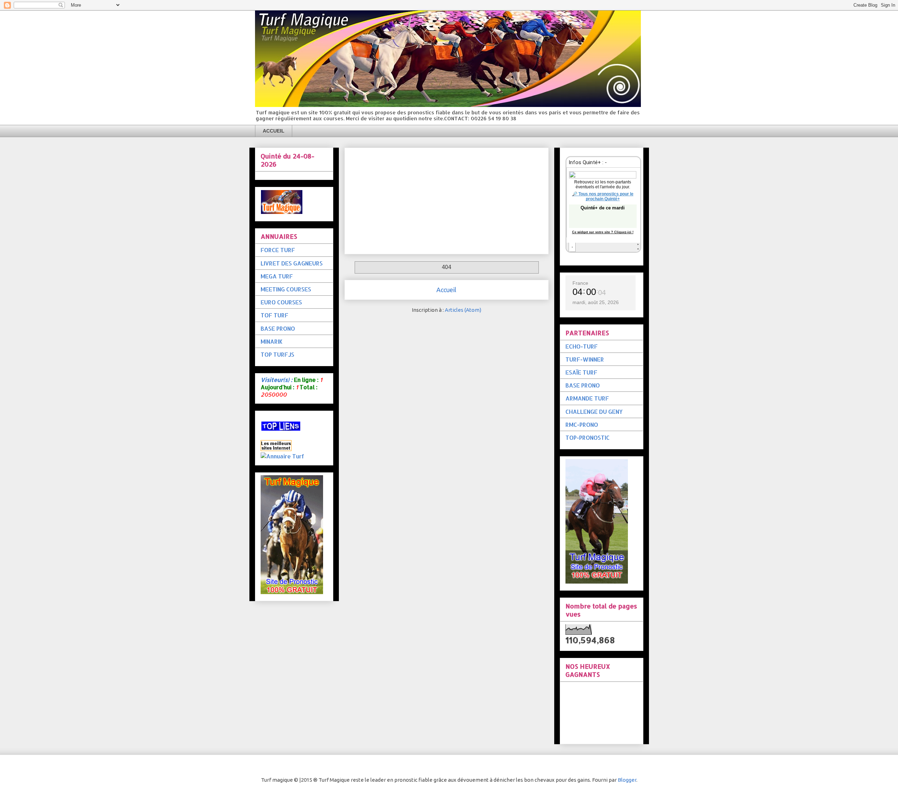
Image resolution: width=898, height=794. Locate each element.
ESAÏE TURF (581, 372)
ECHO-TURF (581, 346)
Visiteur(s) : (277, 379)
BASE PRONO (278, 328)
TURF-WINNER (584, 359)
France (580, 283)
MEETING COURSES (286, 289)
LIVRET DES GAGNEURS (292, 263)
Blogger (627, 780)
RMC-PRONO (581, 424)
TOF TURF (274, 315)
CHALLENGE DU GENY (594, 411)
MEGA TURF (277, 276)
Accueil (446, 289)
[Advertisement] (446, 199)
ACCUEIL (273, 131)
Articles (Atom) (463, 310)
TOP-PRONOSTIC (587, 437)
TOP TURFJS (277, 354)
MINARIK (272, 341)
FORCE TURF (278, 250)
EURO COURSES (281, 302)
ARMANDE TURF (587, 398)
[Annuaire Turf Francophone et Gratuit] (282, 456)
